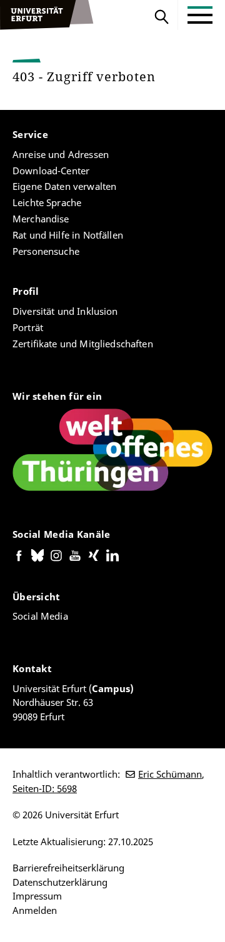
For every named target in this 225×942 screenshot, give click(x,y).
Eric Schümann (170, 774)
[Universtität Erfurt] (47, 15)
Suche (162, 15)
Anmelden (34, 910)
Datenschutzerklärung (60, 882)
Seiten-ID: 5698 (44, 788)
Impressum (37, 896)
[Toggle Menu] (200, 14)
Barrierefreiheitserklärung (68, 867)
